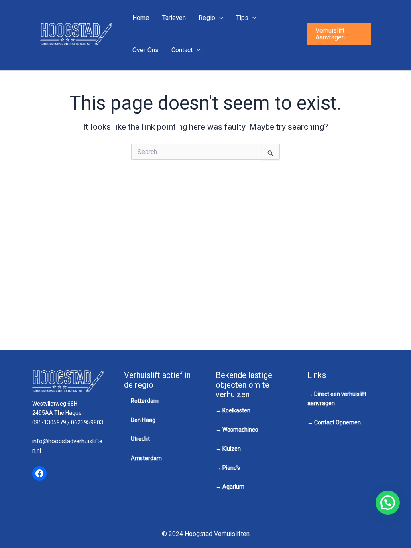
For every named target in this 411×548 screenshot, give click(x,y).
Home (140, 18)
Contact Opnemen (337, 422)
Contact (182, 50)
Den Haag (143, 420)
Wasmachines (240, 429)
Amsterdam (146, 458)
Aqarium (233, 486)
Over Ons (145, 50)
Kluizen (231, 448)
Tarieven (174, 18)
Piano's (231, 468)
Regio (207, 18)
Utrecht (140, 439)
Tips (242, 18)
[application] (219, 18)
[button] (339, 34)
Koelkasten (236, 410)
